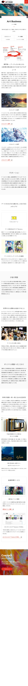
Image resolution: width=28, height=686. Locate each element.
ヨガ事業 (8, 39)
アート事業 (20, 36)
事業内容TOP (8, 36)
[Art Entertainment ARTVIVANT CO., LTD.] (7, 2)
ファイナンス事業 (20, 39)
